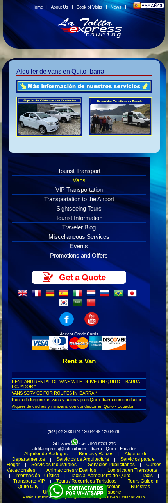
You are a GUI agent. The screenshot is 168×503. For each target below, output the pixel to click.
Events (79, 246)
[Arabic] (79, 305)
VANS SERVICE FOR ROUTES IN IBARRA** (54, 393)
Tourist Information (78, 218)
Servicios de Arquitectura (82, 459)
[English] (24, 295)
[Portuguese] (120, 295)
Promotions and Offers (79, 255)
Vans (79, 180)
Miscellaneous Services (78, 236)
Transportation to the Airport (79, 199)
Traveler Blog (79, 227)
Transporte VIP (29, 481)
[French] (38, 295)
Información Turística (37, 475)
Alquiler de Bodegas (46, 453)
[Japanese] (133, 295)
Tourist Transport (79, 171)
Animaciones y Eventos (71, 470)
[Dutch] (92, 295)
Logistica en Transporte (132, 470)
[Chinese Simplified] (92, 305)
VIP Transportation (79, 189)
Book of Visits (89, 7)
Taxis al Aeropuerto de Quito (100, 475)
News (116, 7)
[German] (51, 295)
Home (37, 7)
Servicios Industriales (54, 464)
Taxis (147, 475)
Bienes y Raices (96, 453)
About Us (59, 7)
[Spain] (65, 295)
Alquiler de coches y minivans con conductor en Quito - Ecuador (73, 406)
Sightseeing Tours (79, 208)
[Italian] (79, 295)
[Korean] (65, 305)
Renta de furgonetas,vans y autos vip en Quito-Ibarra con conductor (76, 399)
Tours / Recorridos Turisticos (86, 481)
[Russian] (106, 295)
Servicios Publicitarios (111, 464)
